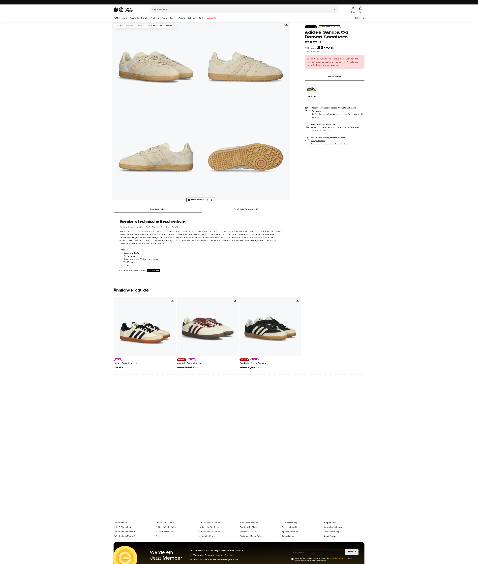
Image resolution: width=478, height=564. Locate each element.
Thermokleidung (289, 522)
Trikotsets (359, 18)
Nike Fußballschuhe (164, 531)
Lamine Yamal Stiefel (165, 522)
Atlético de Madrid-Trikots (251, 536)
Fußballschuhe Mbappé (124, 536)
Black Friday (330, 536)
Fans (172, 18)
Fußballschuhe (120, 18)
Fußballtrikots (288, 536)
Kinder (201, 18)
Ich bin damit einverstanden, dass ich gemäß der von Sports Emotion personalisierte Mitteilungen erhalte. (323, 559)
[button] (334, 127)
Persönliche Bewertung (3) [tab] (246, 209)
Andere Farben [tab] (334, 76)
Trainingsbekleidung (291, 527)
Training (155, 18)
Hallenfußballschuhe (123, 527)
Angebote (211, 18)
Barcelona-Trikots (248, 531)
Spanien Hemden (290, 531)
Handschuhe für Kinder (208, 527)
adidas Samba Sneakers (163, 26)
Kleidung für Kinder (206, 536)
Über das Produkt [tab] (157, 209)
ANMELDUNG (351, 552)
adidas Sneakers (143, 26)
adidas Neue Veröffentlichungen (133, 270)
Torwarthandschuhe (139, 18)
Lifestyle (181, 18)
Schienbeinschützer (333, 527)
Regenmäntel (330, 522)
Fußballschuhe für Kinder (209, 522)
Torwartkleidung (331, 531)
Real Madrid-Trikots (248, 527)
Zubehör (192, 18)
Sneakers (130, 26)
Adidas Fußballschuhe (166, 527)
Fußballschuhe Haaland (124, 531)
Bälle (158, 536)
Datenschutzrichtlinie (337, 558)
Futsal (164, 18)
